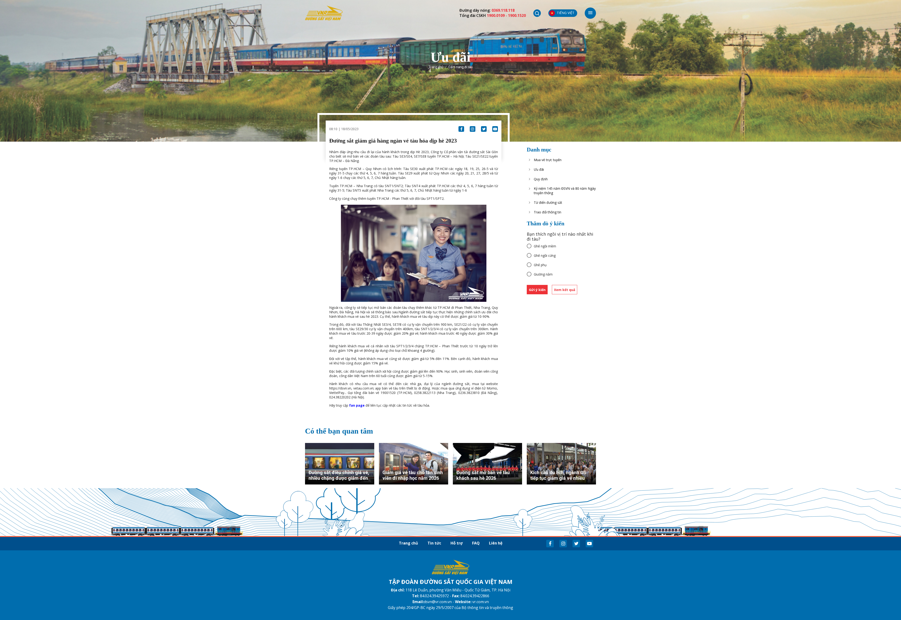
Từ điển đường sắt (548, 202)
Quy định (541, 179)
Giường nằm (543, 274)
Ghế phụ (540, 265)
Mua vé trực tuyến (547, 160)
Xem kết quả (564, 289)
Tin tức (434, 543)
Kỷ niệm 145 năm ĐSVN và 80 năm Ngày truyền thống (565, 190)
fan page (357, 405)
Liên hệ (495, 543)
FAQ (476, 543)
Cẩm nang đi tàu (460, 67)
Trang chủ (435, 67)
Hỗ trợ (456, 543)
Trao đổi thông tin (547, 212)
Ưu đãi (539, 169)
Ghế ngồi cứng (545, 255)
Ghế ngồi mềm (545, 246)
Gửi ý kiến (537, 289)
